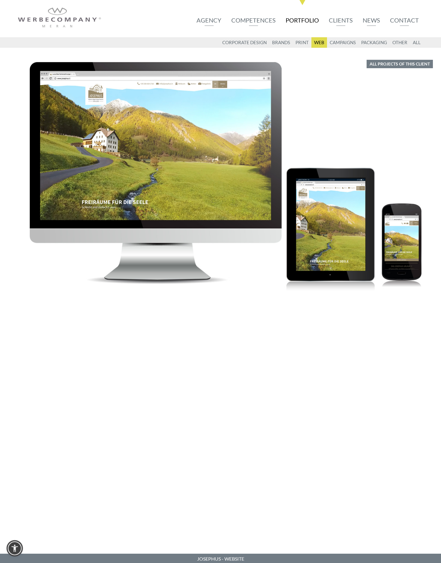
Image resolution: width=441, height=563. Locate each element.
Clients (341, 20)
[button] (15, 548)
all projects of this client (400, 63)
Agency (208, 20)
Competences (253, 20)
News (371, 20)
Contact (404, 20)
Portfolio (302, 20)
